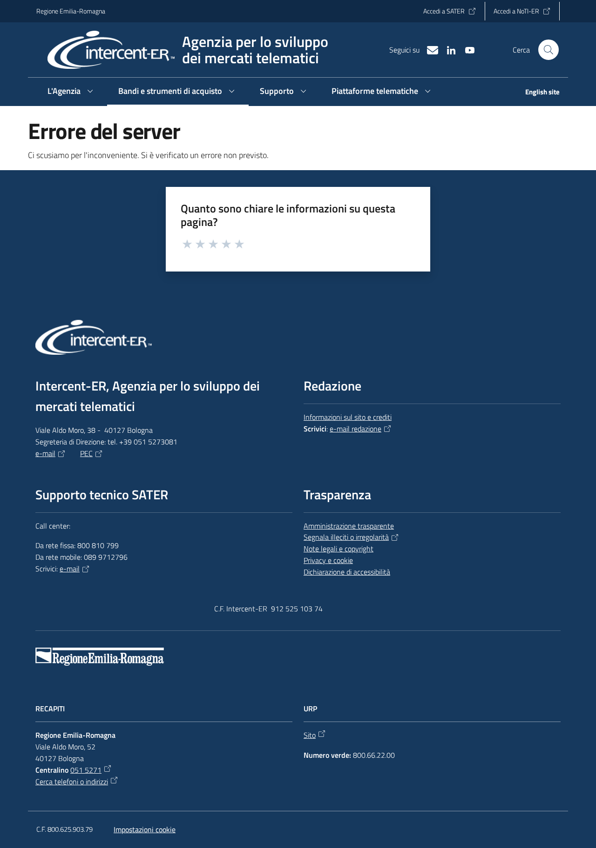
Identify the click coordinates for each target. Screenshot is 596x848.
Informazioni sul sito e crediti (348, 417)
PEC (86, 453)
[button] (548, 50)
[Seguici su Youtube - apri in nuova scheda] (466, 49)
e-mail (45, 453)
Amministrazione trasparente (349, 525)
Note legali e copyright (338, 548)
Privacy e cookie (328, 560)
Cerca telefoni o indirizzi (71, 781)
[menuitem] (537, 93)
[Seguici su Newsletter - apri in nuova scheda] (429, 49)
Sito (310, 735)
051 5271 (86, 769)
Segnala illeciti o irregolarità (346, 537)
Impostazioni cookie (145, 829)
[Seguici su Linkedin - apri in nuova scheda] (447, 49)
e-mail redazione (355, 428)
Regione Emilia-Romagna (70, 11)
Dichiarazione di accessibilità (347, 571)
